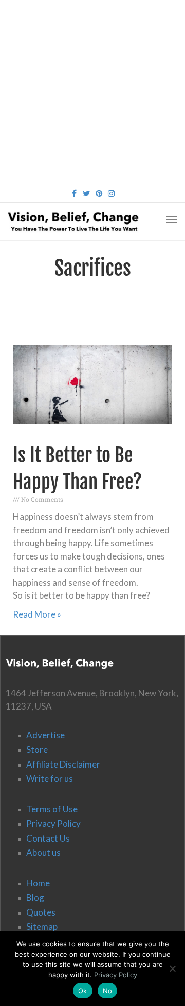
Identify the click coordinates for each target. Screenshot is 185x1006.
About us (43, 852)
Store (37, 749)
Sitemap (42, 926)
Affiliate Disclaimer (63, 764)
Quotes (40, 912)
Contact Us (48, 838)
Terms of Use (52, 809)
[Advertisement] (92, 92)
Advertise (45, 735)
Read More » (37, 614)
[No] (172, 968)
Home (38, 883)
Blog (35, 897)
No (108, 990)
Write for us (49, 778)
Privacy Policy (53, 823)
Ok (82, 990)
